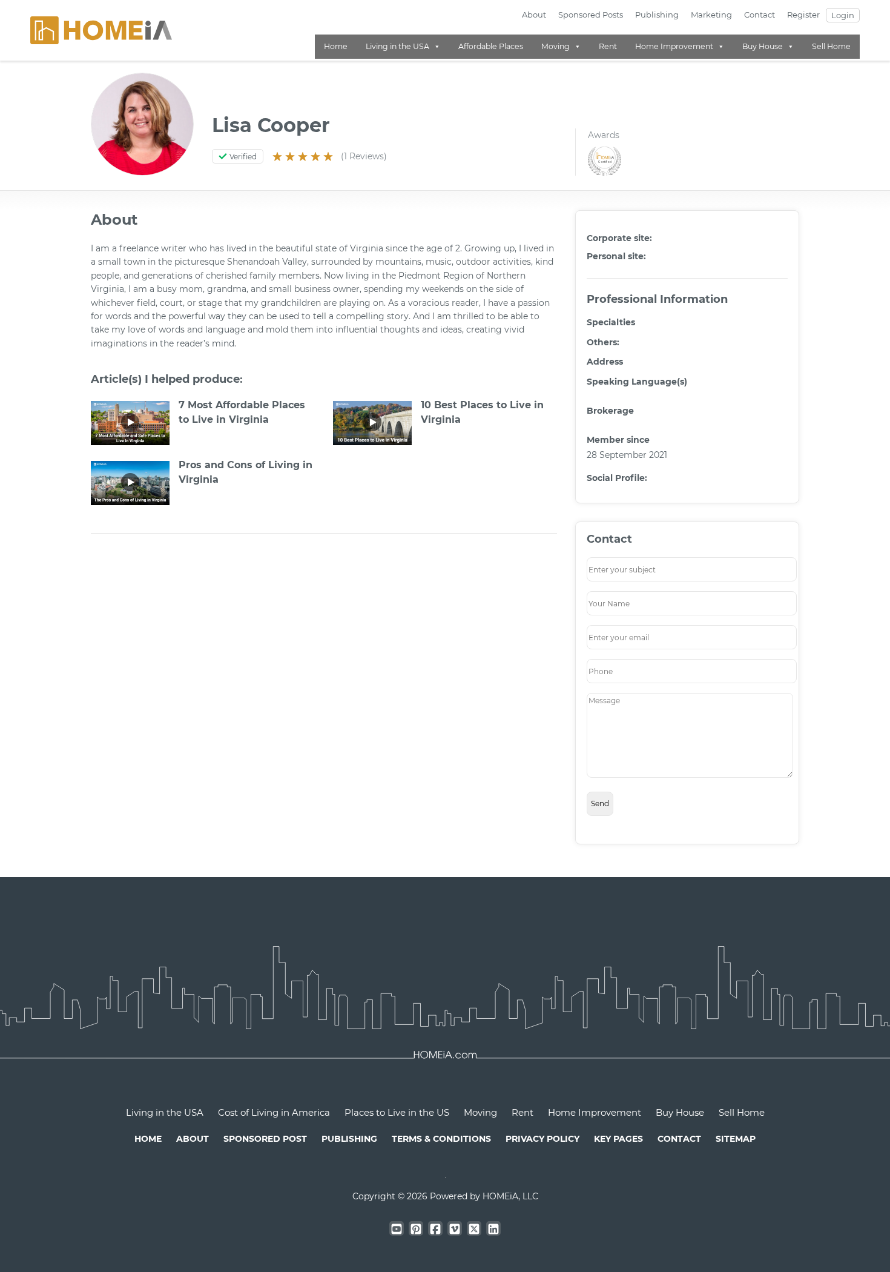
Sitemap (736, 1138)
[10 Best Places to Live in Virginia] (372, 422)
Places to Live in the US (396, 1112)
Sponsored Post (265, 1138)
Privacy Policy (542, 1138)
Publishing (657, 14)
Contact (759, 14)
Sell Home (831, 46)
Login (842, 15)
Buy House (762, 46)
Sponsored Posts (590, 14)
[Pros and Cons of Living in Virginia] (130, 482)
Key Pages (618, 1138)
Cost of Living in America (274, 1112)
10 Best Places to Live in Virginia (482, 412)
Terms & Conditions (441, 1138)
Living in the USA (397, 46)
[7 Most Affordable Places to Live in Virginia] (130, 422)
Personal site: (616, 256)
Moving (555, 46)
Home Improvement (674, 46)
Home (336, 46)
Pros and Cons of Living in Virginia (245, 472)
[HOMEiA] (101, 29)
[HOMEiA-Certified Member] (601, 160)
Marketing (711, 14)
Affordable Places (490, 46)
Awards (603, 135)
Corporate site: (619, 238)
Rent (608, 46)
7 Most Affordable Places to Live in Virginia (242, 412)
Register (803, 14)
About (534, 14)
